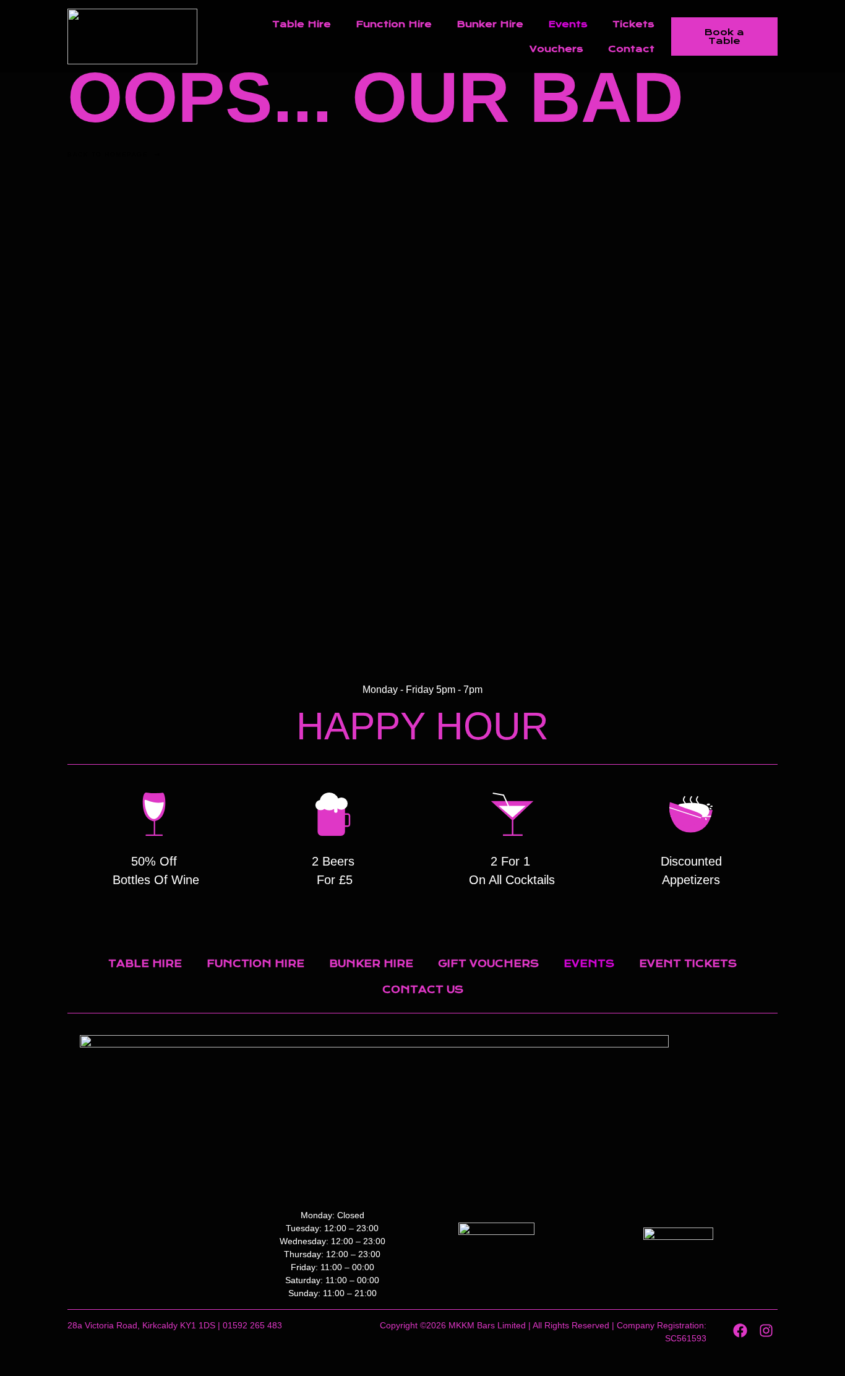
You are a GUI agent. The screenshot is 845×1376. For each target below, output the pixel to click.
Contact (631, 48)
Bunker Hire (490, 24)
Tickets (633, 24)
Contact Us (422, 989)
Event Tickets (688, 964)
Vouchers (556, 48)
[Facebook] (740, 1330)
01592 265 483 (252, 1325)
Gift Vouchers (488, 964)
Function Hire (394, 24)
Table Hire (301, 24)
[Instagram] (766, 1330)
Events (568, 24)
